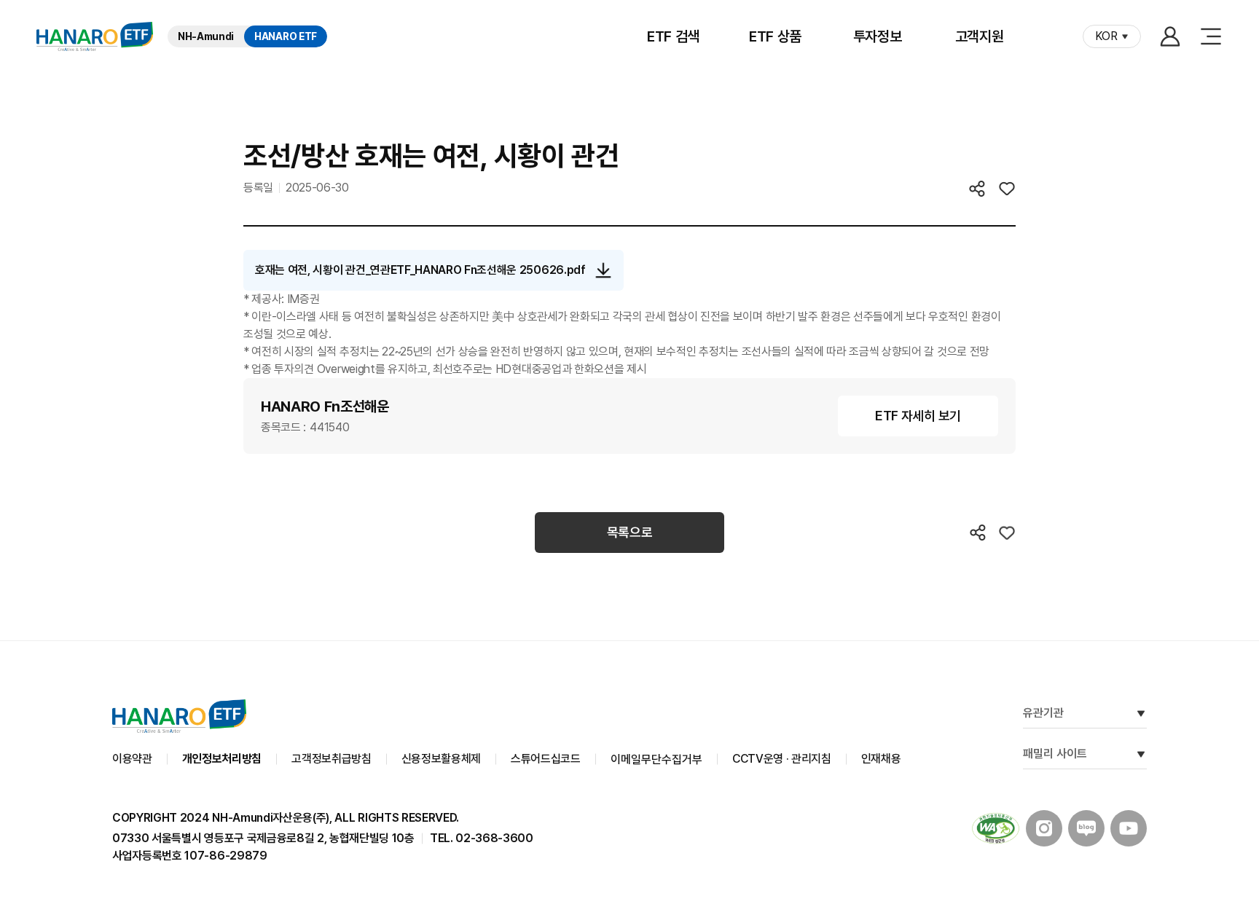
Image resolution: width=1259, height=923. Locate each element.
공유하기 (977, 188)
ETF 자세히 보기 (918, 415)
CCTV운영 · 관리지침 (781, 759)
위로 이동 (1208, 640)
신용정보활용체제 (441, 759)
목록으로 (630, 532)
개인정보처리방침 (222, 759)
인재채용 (881, 759)
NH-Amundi (206, 36)
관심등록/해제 (1007, 188)
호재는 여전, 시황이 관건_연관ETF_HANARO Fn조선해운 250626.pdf (420, 270)
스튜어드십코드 (546, 759)
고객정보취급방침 (331, 759)
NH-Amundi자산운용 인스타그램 (1044, 828)
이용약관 (132, 759)
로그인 (1170, 36)
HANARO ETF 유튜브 (1128, 828)
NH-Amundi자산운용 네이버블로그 (1086, 828)
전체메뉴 (1211, 36)
